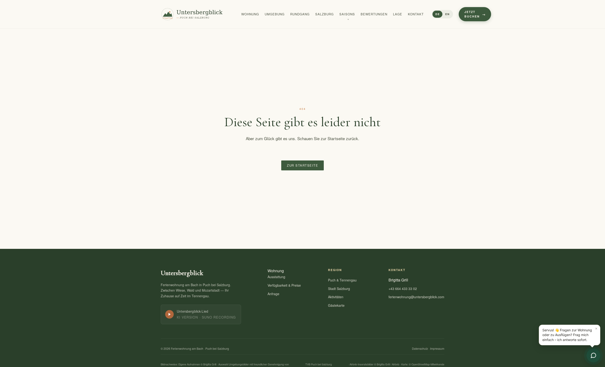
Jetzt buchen (472, 14)
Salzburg (324, 14)
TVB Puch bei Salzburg (318, 364)
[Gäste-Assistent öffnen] (593, 355)
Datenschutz (420, 348)
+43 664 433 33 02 (403, 288)
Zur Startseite (302, 165)
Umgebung (275, 14)
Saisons (347, 14)
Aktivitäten (335, 296)
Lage (397, 14)
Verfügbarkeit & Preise (284, 285)
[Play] (169, 314)
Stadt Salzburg (339, 288)
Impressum (437, 348)
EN (447, 14)
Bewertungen (374, 14)
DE (437, 14)
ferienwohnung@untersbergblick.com (416, 296)
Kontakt (416, 14)
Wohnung (250, 14)
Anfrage (273, 293)
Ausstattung (276, 276)
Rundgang (300, 14)
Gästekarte (336, 305)
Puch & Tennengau (342, 280)
